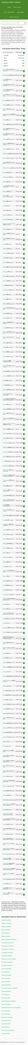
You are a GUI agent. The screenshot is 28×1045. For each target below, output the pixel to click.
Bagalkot (5, 534)
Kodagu (4, 879)
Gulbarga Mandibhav (6, 975)
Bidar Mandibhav (5, 933)
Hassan (4, 162)
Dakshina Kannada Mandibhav (8, 959)
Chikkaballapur (6, 594)
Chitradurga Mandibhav (7, 955)
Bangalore (5, 215)
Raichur (4, 172)
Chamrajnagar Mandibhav (7, 942)
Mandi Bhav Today (11, 2)
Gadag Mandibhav (5, 972)
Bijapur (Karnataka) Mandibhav (9, 939)
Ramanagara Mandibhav (7, 1017)
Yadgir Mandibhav (5, 1033)
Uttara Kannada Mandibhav (8, 1030)
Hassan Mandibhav (6, 978)
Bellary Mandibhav (6, 929)
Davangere (5, 143)
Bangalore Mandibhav (6, 923)
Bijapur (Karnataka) (7, 750)
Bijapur (4, 662)
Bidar (4, 520)
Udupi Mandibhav (5, 1027)
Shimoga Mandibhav (6, 1020)
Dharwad (5, 52)
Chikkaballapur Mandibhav (7, 949)
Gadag (4, 79)
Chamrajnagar (6, 177)
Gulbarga (5, 229)
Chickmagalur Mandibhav (7, 946)
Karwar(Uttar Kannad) (7, 636)
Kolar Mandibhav (5, 994)
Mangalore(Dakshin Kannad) (9, 223)
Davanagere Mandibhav (7, 962)
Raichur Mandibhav (6, 1014)
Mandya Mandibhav (6, 1004)
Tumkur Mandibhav (6, 1023)
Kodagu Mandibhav (6, 991)
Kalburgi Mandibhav (6, 985)
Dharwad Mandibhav (6, 968)
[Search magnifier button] (25, 23)
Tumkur (4, 404)
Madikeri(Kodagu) (7, 114)
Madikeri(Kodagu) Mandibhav (8, 1001)
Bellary (4, 89)
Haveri (4, 100)
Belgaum (5, 158)
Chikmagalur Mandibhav (7, 952)
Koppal (4, 69)
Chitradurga (5, 153)
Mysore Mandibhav (6, 1010)
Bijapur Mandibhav (6, 936)
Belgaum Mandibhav (6, 926)
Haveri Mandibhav (5, 981)
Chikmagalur (5, 75)
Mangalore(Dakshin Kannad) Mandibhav (11, 1007)
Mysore (4, 181)
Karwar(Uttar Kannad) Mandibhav (9, 988)
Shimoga (5, 139)
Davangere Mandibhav (6, 965)
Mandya (4, 105)
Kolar (4, 94)
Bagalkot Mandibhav (6, 920)
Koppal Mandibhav (6, 997)
